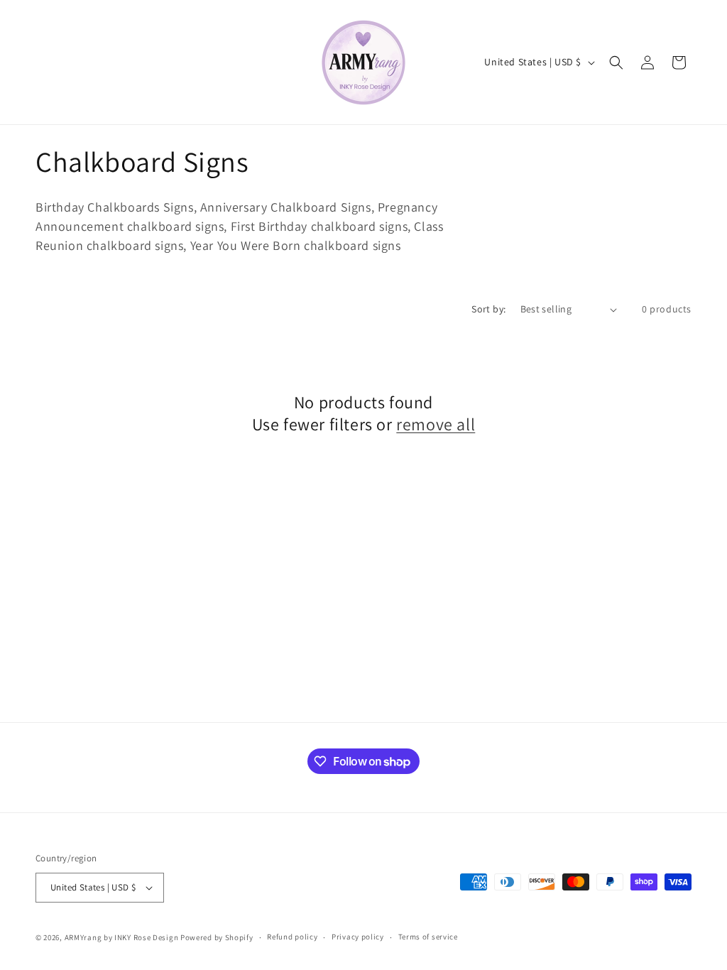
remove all (435, 424)
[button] (616, 62)
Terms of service (428, 937)
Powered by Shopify (216, 937)
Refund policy (292, 937)
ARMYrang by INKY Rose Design (122, 937)
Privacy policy (358, 937)
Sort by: (488, 309)
